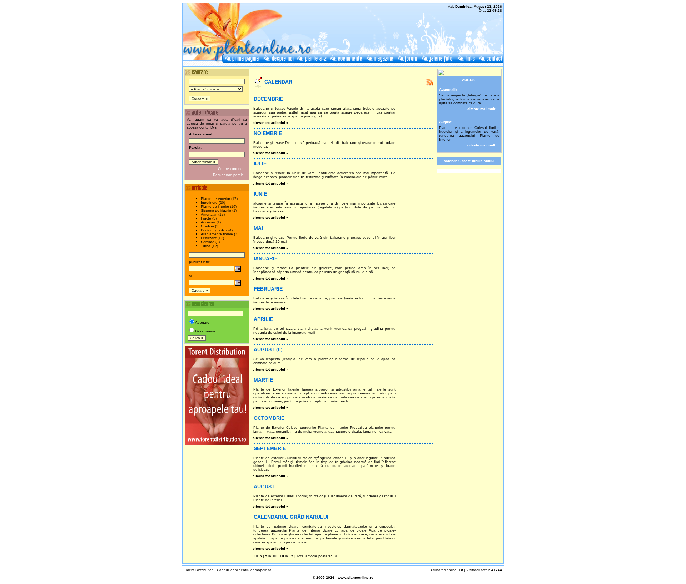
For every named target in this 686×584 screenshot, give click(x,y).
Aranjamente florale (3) (219, 234)
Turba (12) (209, 246)
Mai (258, 228)
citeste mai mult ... (483, 109)
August (264, 486)
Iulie (260, 163)
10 (282, 556)
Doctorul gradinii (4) (217, 230)
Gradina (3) (210, 226)
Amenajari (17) (213, 214)
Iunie (260, 194)
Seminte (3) (210, 242)
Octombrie (269, 418)
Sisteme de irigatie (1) (219, 210)
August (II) (268, 349)
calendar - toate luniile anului (469, 161)
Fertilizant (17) (212, 238)
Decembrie (268, 99)
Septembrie (270, 448)
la (258, 556)
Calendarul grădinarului (291, 517)
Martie (263, 380)
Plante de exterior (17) (219, 199)
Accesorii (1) (211, 222)
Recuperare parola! (229, 175)
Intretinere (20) (213, 203)
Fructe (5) (209, 218)
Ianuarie (266, 258)
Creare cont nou (231, 169)
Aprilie (263, 319)
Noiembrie (268, 133)
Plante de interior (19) (219, 206)
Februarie (268, 289)
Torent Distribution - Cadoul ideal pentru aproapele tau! (229, 570)
